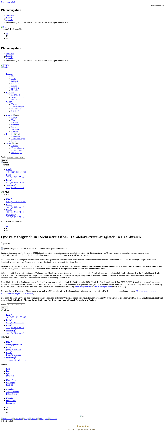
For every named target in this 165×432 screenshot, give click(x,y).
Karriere (14, 81)
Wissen (9, 102)
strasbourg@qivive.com (16, 359)
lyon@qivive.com (13, 353)
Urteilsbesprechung (83, 287)
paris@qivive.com (13, 348)
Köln (8, 369)
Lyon (8, 373)
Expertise (10, 92)
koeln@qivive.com (14, 343)
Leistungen (15, 95)
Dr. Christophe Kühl (103, 287)
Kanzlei (9, 18)
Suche (3, 157)
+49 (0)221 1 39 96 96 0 (16, 171)
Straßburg (10, 376)
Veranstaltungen (17, 106)
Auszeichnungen (18, 97)
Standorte (15, 83)
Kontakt (14, 90)
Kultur (14, 76)
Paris (8, 371)
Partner (14, 85)
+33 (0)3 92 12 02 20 (15, 186)
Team (13, 78)
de (7, 33)
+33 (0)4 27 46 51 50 (15, 181)
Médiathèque (16, 111)
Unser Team (11, 380)
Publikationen (17, 109)
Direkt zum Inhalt (8, 2)
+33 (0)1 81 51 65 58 (15, 176)
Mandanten (15, 99)
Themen (14, 104)
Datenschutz (11, 400)
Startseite (10, 15)
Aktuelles (10, 20)
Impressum (10, 403)
